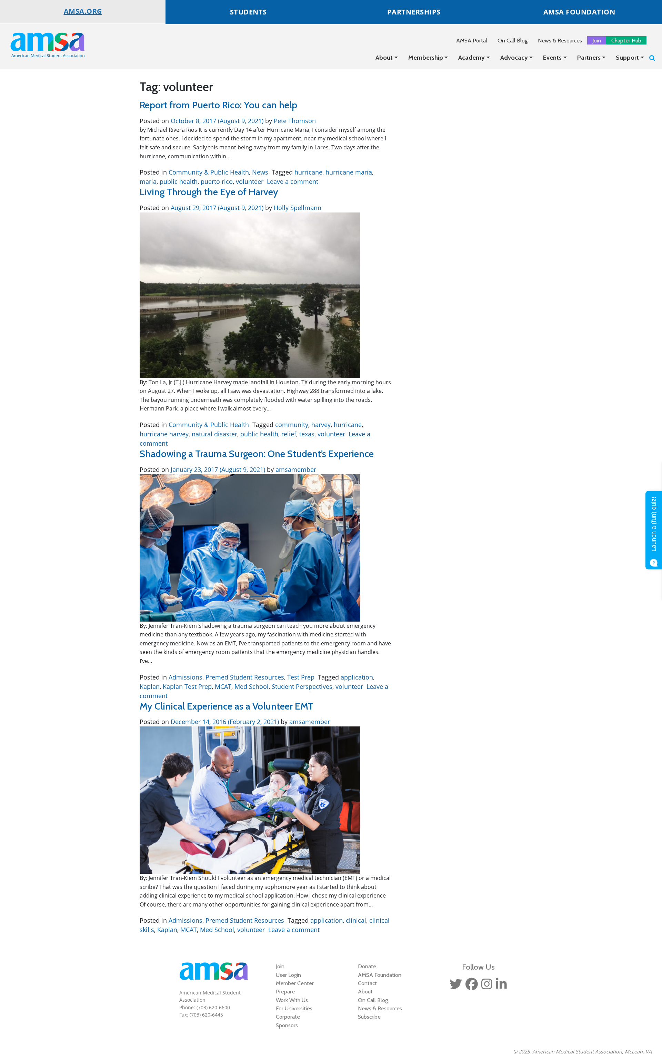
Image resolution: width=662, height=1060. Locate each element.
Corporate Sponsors (288, 1020)
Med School (251, 686)
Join (596, 40)
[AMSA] (43, 44)
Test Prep (300, 677)
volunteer (249, 181)
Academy (471, 57)
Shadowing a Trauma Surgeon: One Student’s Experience (257, 453)
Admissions (185, 677)
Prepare (285, 991)
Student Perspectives (302, 686)
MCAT (223, 686)
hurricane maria (348, 172)
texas (306, 434)
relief (288, 434)
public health (179, 181)
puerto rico (217, 181)
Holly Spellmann (296, 208)
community (291, 424)
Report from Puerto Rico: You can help (218, 105)
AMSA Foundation (379, 974)
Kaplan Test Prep (187, 686)
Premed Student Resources (244, 677)
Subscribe (369, 1016)
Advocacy (514, 57)
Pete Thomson (294, 121)
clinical (356, 920)
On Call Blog (513, 40)
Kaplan (150, 686)
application (357, 677)
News (260, 172)
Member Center (295, 983)
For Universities (294, 1008)
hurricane (308, 172)
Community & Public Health (209, 172)
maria (148, 181)
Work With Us (292, 1000)
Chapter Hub (626, 40)
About (384, 57)
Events (552, 57)
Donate (367, 966)
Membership (425, 57)
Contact (367, 983)
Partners (589, 57)
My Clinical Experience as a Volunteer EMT (226, 706)
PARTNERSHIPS (414, 12)
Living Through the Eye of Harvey (209, 192)
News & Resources (560, 40)
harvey (321, 424)
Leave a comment (292, 181)
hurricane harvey (164, 434)
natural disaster (214, 434)
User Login (288, 974)
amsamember (295, 469)
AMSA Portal (471, 40)
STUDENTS (248, 12)
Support (627, 57)
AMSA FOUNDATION (579, 12)
